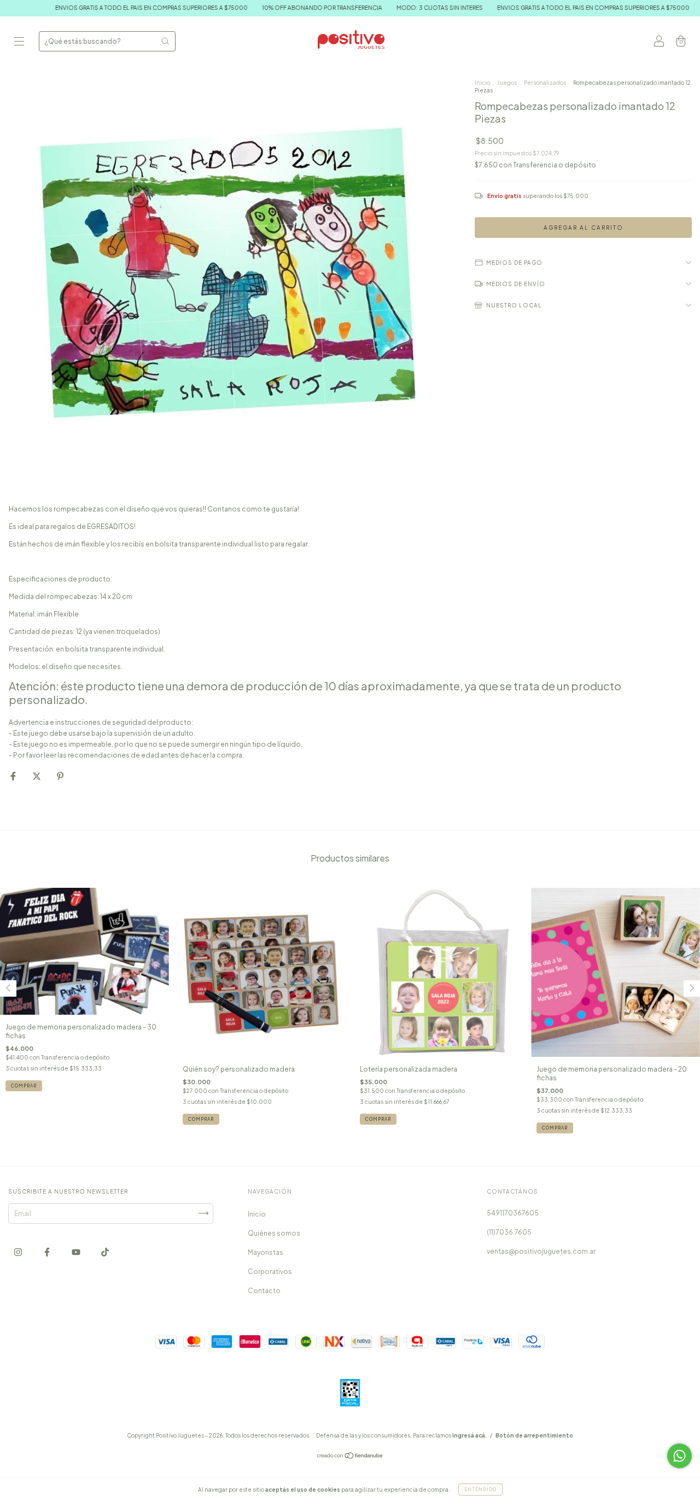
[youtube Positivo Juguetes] (76, 1252)
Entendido (480, 1489)
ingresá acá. (469, 1435)
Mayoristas (265, 1252)
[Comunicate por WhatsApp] (679, 1456)
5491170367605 (513, 1213)
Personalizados (545, 82)
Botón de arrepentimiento (534, 1435)
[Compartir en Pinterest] (60, 776)
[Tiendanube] (350, 1457)
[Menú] (19, 42)
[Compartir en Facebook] (14, 776)
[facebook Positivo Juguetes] (47, 1252)
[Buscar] (165, 41)
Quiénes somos (274, 1233)
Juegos (507, 82)
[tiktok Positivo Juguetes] (105, 1252)
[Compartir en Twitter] (37, 776)
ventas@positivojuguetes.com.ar (541, 1251)
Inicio (482, 82)
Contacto (264, 1291)
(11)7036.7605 (509, 1232)
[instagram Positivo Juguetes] (18, 1252)
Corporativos (270, 1271)
